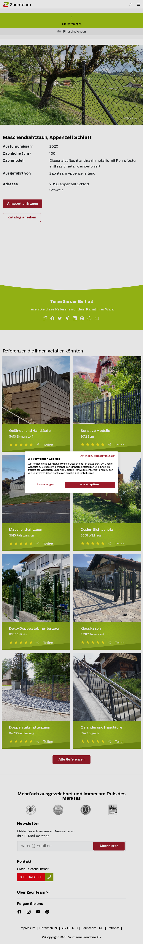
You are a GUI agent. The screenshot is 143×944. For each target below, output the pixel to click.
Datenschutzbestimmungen (97, 456)
